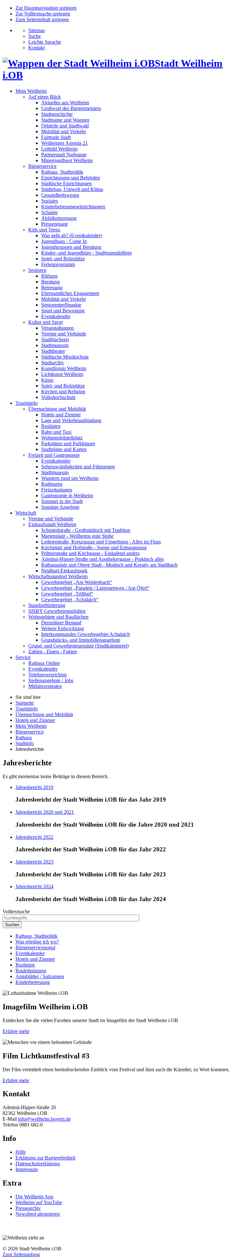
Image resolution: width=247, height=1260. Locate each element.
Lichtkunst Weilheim (62, 374)
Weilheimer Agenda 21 (64, 143)
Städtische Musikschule (65, 357)
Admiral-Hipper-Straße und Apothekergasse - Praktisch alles (102, 559)
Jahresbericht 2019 (34, 787)
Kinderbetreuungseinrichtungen (73, 206)
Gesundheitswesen (60, 195)
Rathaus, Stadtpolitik (62, 172)
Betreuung (51, 287)
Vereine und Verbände (63, 333)
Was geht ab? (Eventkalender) (71, 235)
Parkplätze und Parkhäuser (68, 443)
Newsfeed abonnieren (37, 1214)
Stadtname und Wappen (65, 120)
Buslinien (50, 426)
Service (23, 657)
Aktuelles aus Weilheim (65, 102)
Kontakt (36, 47)
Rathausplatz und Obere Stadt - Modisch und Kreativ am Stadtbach (109, 565)
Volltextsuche (16, 911)
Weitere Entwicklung (62, 628)
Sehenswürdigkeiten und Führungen (78, 466)
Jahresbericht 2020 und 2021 (44, 812)
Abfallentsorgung (59, 218)
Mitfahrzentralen (45, 686)
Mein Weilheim (31, 91)
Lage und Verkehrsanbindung (71, 420)
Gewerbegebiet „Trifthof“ (67, 593)
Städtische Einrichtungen (66, 183)
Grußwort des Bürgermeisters (71, 108)
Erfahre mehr (16, 1031)
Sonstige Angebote (60, 507)
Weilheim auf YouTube (38, 1202)
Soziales (49, 201)
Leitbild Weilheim (59, 149)
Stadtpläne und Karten (64, 449)
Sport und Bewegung (63, 310)
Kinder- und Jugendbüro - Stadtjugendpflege (86, 253)
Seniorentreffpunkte (61, 305)
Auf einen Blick (44, 97)
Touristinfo (26, 403)
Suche (34, 36)
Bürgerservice (42, 166)
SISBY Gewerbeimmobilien (57, 611)
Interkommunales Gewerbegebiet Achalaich (85, 634)
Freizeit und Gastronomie (54, 455)
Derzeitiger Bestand (61, 622)
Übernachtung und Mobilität (57, 409)
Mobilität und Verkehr (63, 131)
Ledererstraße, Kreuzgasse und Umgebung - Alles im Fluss (101, 541)
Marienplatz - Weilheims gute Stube (77, 536)
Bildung (49, 276)
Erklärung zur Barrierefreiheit (45, 1157)
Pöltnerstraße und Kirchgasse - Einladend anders (90, 553)
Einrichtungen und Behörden (70, 177)
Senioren (37, 270)
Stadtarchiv (52, 362)
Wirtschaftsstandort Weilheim (57, 576)
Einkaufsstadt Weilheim (52, 524)
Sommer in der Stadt (62, 501)
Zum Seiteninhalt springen (42, 19)
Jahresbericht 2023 (34, 862)
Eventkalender (55, 316)
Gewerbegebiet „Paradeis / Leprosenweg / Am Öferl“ (95, 588)
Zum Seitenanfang (21, 1254)
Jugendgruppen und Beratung (71, 247)
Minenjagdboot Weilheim (67, 160)
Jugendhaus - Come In (64, 241)
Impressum (26, 1169)
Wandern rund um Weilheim (69, 478)
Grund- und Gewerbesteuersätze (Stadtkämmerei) (78, 645)
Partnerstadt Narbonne (64, 154)
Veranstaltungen (57, 328)
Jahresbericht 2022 (34, 837)
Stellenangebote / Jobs (50, 680)
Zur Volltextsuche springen (42, 13)
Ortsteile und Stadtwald (65, 125)
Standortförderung (46, 605)
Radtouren (51, 484)
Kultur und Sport (45, 322)
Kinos (47, 380)
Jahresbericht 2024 (34, 886)
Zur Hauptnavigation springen (46, 8)
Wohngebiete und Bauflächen (58, 617)
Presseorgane (54, 224)
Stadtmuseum (55, 345)
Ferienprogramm (58, 264)
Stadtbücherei (55, 339)
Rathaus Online (44, 663)
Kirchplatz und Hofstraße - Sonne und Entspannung (94, 547)
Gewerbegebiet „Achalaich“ (69, 599)
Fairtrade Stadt (56, 137)
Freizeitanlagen (56, 489)
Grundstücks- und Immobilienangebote (80, 640)
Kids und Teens (44, 229)
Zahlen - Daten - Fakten (52, 651)
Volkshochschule (58, 397)
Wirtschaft (25, 513)
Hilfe (20, 1152)
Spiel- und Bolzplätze (63, 258)
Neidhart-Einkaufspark (64, 570)
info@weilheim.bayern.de (44, 1119)
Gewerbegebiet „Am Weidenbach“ (76, 582)
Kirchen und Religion (63, 391)
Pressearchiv (28, 1208)
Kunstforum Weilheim (63, 368)
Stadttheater (53, 351)
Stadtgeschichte (57, 114)
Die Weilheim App (34, 1196)
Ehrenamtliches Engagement (70, 293)
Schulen (49, 212)
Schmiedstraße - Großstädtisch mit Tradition (85, 530)
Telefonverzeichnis (47, 674)
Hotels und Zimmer (61, 414)
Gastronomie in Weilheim (67, 495)
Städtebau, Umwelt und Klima (72, 189)
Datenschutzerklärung (37, 1163)
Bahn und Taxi (56, 432)
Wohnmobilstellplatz (62, 437)
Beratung (50, 281)
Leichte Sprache (44, 42)
